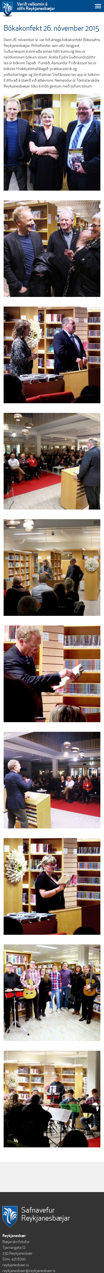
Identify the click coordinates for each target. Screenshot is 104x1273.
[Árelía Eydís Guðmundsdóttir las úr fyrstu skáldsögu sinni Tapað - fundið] (52, 886)
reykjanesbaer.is (15, 1264)
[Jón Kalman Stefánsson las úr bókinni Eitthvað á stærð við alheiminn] (52, 674)
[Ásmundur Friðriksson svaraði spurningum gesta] (52, 355)
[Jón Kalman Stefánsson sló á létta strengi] (52, 248)
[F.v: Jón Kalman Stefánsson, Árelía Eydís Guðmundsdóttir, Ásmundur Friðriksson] (52, 142)
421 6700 (18, 1259)
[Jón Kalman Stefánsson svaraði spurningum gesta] (52, 567)
